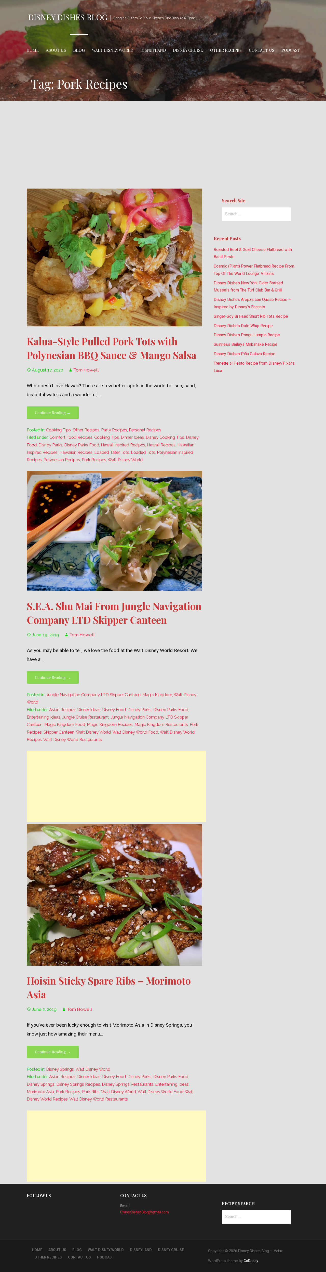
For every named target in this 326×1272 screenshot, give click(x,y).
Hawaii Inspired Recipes (123, 445)
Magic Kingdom (157, 694)
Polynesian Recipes (62, 459)
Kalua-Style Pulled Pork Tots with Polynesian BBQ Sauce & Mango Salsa (111, 348)
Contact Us (261, 50)
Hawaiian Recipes (75, 452)
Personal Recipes (145, 430)
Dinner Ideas (132, 437)
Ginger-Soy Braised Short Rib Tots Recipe (251, 316)
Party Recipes (114, 430)
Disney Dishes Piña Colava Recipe (244, 353)
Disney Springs (60, 1069)
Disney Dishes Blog (67, 16)
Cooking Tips (58, 430)
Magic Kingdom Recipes (110, 724)
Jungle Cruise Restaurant (85, 717)
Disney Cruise (188, 50)
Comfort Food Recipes (70, 437)
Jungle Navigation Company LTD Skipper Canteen (93, 694)
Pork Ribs (91, 1091)
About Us (56, 50)
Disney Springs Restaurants (127, 1084)
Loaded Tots (143, 452)
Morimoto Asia (40, 1091)
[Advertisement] (163, 144)
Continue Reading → (53, 412)
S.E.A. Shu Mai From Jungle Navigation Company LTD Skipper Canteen (114, 612)
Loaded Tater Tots (111, 452)
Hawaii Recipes (161, 445)
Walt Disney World (112, 50)
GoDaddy (251, 1261)
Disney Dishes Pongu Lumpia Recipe (247, 335)
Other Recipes (226, 50)
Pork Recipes (94, 459)
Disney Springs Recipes (78, 1084)
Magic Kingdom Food (64, 724)
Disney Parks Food (81, 445)
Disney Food (114, 709)
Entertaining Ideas (43, 717)
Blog (79, 50)
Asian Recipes (62, 709)
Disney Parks (50, 445)
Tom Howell (86, 370)
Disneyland (153, 50)
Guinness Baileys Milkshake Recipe (245, 344)
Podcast (290, 50)
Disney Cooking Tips (165, 437)
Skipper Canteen (59, 732)
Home (32, 50)
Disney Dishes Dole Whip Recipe (243, 325)
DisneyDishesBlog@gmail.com (144, 1212)
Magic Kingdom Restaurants (161, 724)
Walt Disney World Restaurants (72, 739)
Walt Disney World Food (135, 732)
